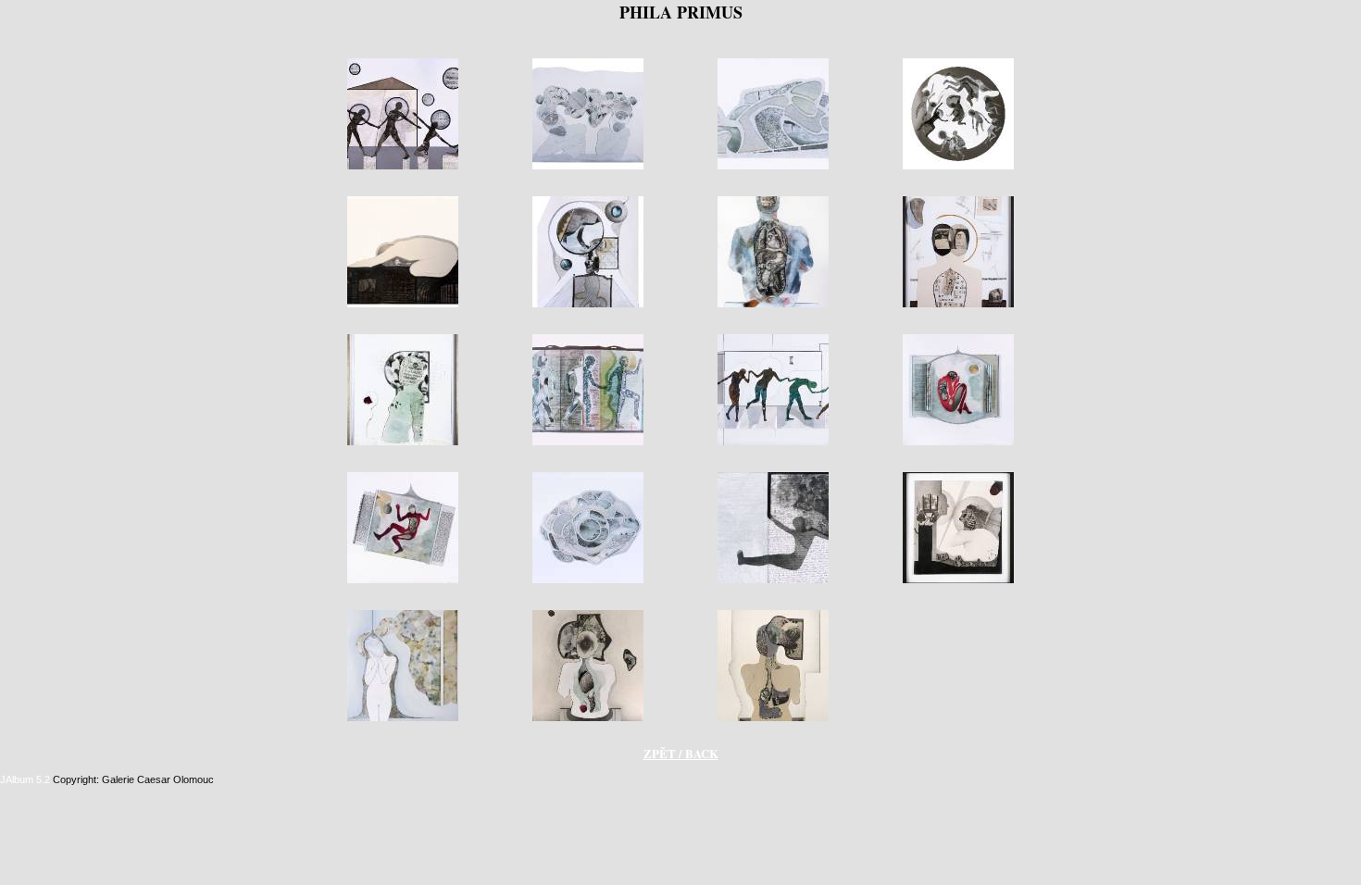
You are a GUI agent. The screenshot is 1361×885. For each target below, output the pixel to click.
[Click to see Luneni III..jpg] (402, 581)
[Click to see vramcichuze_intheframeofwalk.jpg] (773, 719)
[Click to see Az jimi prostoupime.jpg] (402, 167)
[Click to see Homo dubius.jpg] (402, 443)
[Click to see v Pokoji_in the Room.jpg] (588, 719)
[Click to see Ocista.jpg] (958, 581)
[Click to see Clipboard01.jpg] (402, 305)
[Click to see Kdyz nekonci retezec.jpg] (773, 443)
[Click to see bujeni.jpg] (773, 167)
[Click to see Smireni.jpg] (402, 719)
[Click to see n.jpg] (773, 581)
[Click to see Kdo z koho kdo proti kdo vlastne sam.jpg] (588, 443)
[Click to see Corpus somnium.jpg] (773, 305)
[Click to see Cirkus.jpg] (958, 167)
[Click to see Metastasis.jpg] (588, 581)
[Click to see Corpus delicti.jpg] (588, 305)
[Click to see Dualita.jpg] (958, 305)
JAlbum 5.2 (25, 779)
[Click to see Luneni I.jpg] (958, 443)
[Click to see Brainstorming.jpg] (588, 167)
